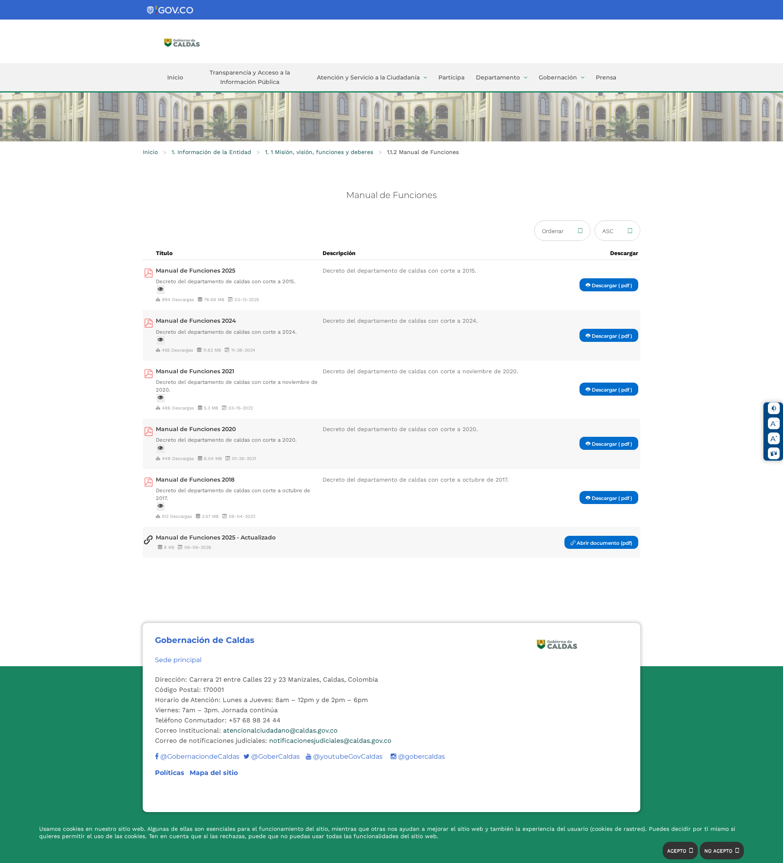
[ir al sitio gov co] (170, 10)
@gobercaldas (420, 756)
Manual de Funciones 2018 (195, 479)
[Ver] (160, 290)
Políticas (170, 773)
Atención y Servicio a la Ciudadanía (368, 77)
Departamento (498, 77)
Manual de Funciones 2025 (195, 270)
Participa (451, 77)
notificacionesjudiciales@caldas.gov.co (330, 740)
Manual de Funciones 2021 (195, 371)
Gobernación (558, 77)
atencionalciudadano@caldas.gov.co (280, 730)
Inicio (175, 77)
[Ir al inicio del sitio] (194, 42)
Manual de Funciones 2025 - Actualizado (216, 537)
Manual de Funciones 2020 (196, 429)
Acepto (676, 851)
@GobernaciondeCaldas (199, 756)
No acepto (718, 851)
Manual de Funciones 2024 (196, 320)
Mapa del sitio (214, 773)
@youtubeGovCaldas (344, 756)
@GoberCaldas (271, 756)
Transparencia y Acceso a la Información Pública (250, 77)
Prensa (606, 77)
